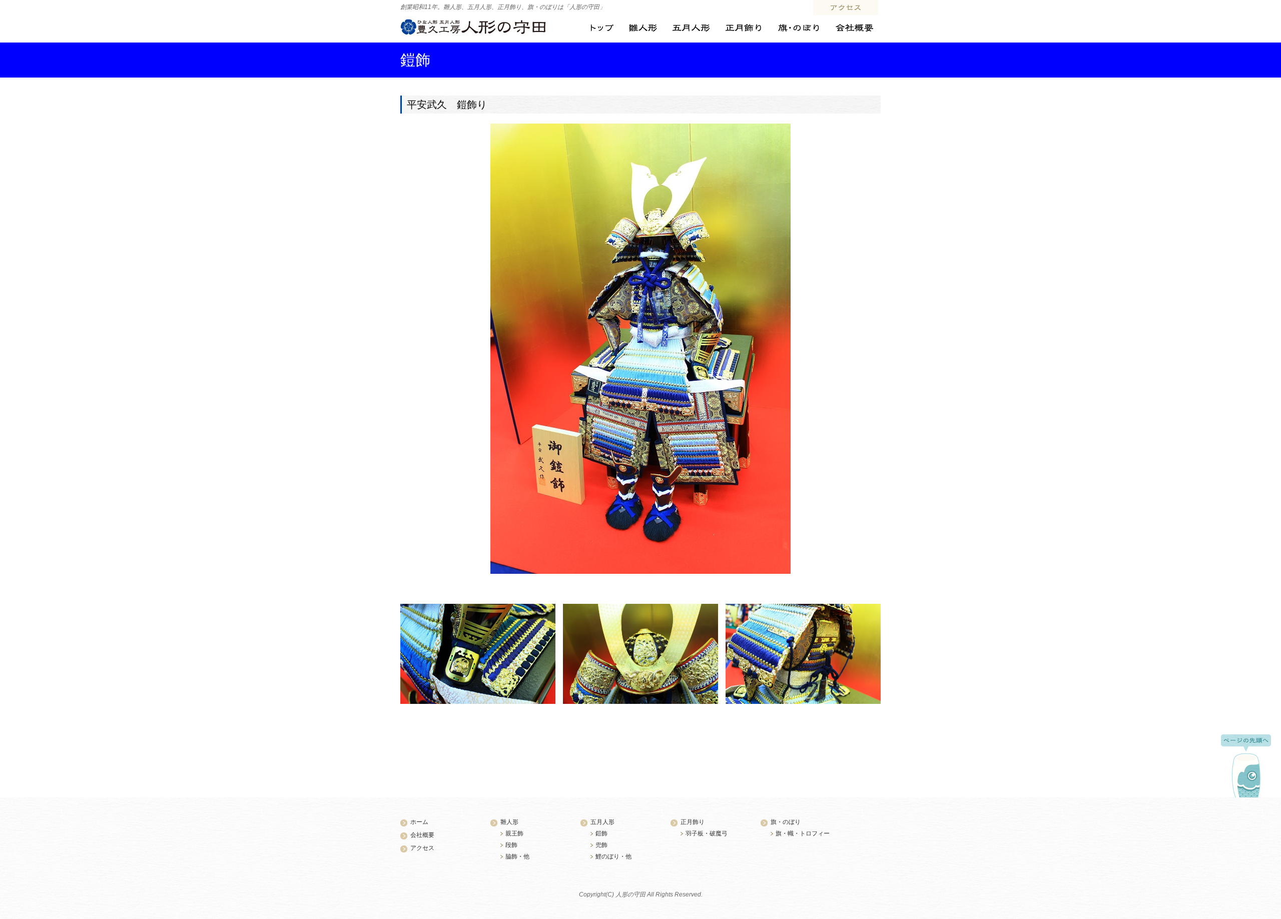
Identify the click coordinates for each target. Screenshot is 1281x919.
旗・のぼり (798, 28)
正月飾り (743, 28)
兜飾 (601, 844)
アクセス (845, 7)
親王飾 (514, 833)
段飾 (511, 844)
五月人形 (691, 28)
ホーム (419, 821)
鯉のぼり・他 (613, 856)
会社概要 (854, 28)
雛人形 (643, 28)
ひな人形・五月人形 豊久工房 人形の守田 (473, 27)
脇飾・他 (517, 856)
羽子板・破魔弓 (707, 833)
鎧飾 (601, 833)
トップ (602, 28)
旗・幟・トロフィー (803, 833)
